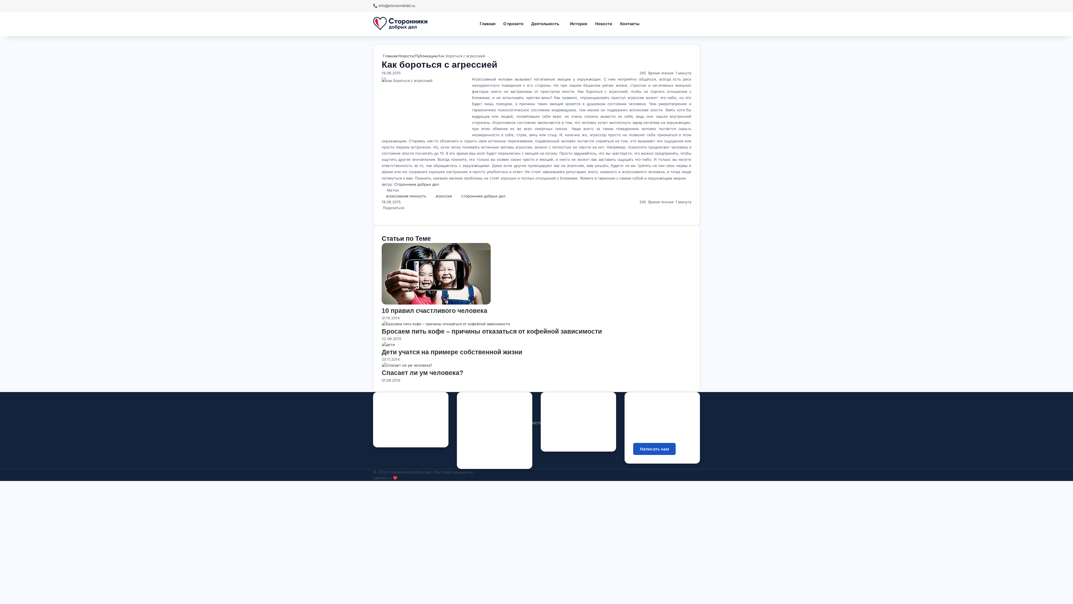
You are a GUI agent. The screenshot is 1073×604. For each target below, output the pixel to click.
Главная (487, 23)
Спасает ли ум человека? (422, 372)
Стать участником (667, 23)
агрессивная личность (406, 196)
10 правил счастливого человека (434, 310)
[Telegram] (411, 436)
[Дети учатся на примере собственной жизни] (388, 344)
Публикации (426, 56)
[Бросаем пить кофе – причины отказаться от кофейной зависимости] (446, 324)
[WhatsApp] (386, 213)
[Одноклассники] (385, 213)
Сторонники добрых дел (416, 184)
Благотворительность (521, 422)
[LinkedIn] (383, 213)
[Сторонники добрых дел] (400, 23)
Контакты (629, 23)
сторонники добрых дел (483, 196)
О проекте (513, 23)
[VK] (391, 436)
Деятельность (545, 23)
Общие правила (564, 422)
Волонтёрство (514, 414)
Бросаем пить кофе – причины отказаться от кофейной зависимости (492, 331)
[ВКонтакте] (384, 213)
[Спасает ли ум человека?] (407, 365)
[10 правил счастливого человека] (436, 303)
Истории (578, 23)
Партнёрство (513, 445)
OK (401, 436)
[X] (382, 213)
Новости (603, 23)
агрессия (444, 196)
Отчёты (556, 414)
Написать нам (654, 449)
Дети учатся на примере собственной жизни (452, 352)
